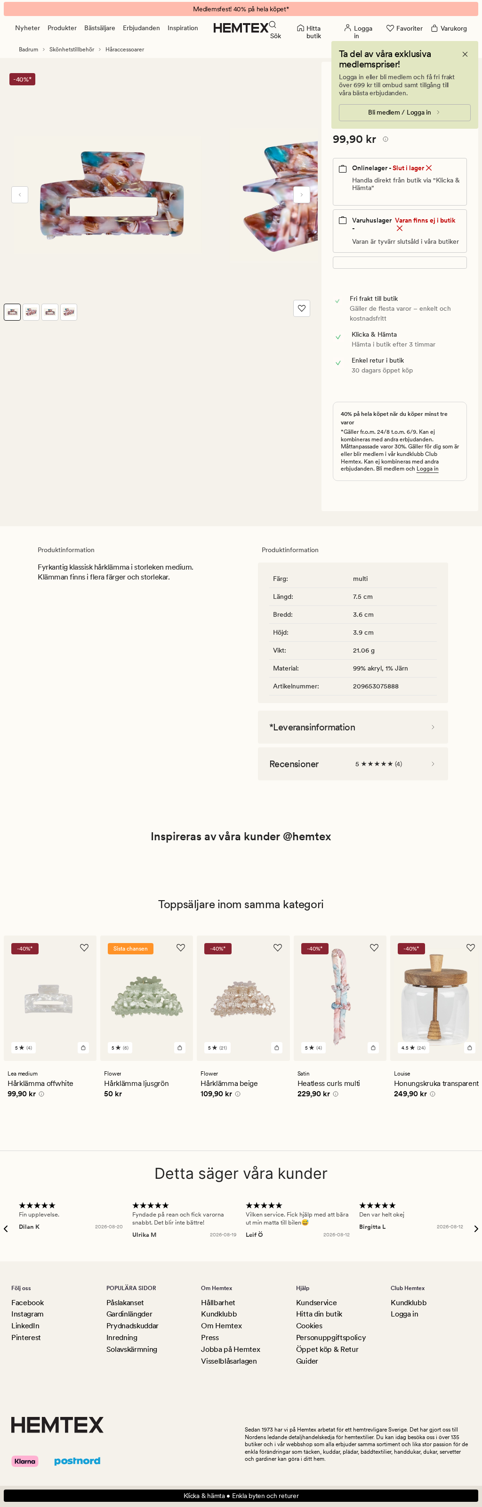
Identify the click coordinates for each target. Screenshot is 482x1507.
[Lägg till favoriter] (301, 308)
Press (209, 1337)
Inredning (121, 1337)
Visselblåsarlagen (229, 1361)
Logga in (428, 468)
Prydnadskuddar (132, 1325)
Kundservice (316, 1302)
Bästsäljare (99, 28)
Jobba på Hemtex (230, 1349)
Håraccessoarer (124, 49)
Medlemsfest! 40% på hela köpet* (241, 9)
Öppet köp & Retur (327, 1349)
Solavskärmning (132, 1349)
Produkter (62, 28)
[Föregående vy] (19, 194)
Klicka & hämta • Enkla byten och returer (241, 1495)
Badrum (28, 49)
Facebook (27, 1302)
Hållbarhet (218, 1302)
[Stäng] (465, 54)
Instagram (27, 1313)
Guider (307, 1361)
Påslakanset (125, 1302)
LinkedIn (25, 1325)
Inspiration (183, 28)
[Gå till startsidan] (241, 28)
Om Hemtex (221, 1325)
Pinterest (26, 1337)
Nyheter (27, 28)
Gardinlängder (129, 1313)
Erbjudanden (141, 28)
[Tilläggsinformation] (384, 140)
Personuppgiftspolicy (331, 1337)
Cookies (309, 1325)
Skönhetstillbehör (71, 49)
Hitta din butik (319, 1313)
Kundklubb (219, 1313)
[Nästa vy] (301, 194)
